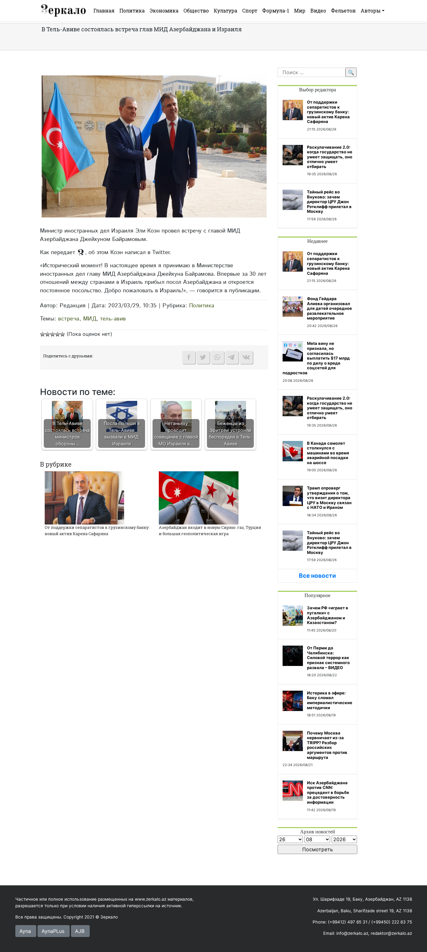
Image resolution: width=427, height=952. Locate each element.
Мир (299, 10)
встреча (68, 319)
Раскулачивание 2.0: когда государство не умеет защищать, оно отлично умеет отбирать (329, 157)
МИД (90, 319)
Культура (225, 10)
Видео (318, 10)
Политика (132, 10)
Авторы (371, 10)
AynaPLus (53, 931)
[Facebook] (188, 357)
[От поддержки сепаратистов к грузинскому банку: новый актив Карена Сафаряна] (84, 497)
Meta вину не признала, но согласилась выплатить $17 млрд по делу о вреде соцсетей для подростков (316, 358)
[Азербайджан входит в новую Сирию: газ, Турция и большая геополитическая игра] (199, 497)
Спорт (249, 10)
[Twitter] (203, 357)
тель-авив (113, 319)
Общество (196, 10)
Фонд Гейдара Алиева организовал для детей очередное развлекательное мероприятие (329, 308)
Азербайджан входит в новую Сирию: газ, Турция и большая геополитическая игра (210, 530)
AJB (79, 931)
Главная (103, 10)
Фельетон (343, 10)
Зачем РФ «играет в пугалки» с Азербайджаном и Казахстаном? (327, 615)
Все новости (317, 575)
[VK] (246, 357)
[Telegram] (232, 357)
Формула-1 (275, 10)
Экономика (164, 10)
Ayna (25, 931)
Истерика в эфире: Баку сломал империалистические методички (329, 700)
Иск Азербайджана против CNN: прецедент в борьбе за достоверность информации (328, 792)
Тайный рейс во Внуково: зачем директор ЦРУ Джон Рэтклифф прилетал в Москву (329, 201)
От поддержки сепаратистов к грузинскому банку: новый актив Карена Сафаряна (97, 530)
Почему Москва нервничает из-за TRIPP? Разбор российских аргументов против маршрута (327, 745)
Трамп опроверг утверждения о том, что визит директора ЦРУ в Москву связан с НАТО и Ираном (329, 497)
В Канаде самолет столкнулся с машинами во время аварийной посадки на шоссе (328, 453)
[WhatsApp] (217, 357)
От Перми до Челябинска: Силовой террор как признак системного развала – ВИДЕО (328, 657)
